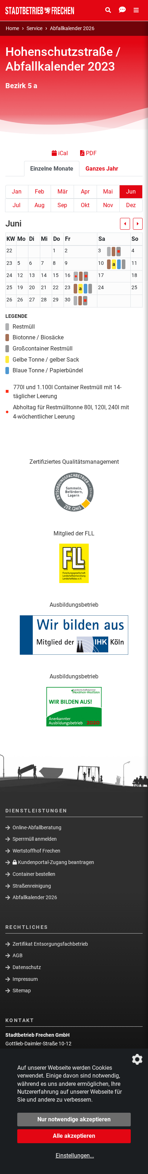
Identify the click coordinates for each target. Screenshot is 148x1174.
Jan (17, 191)
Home (12, 28)
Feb (39, 191)
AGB (18, 955)
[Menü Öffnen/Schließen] (136, 10)
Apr (85, 191)
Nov (108, 205)
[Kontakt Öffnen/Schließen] (122, 10)
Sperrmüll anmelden (35, 839)
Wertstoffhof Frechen (36, 851)
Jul (16, 205)
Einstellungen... (75, 1155)
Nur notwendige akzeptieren (74, 1119)
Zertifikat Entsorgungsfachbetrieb (50, 943)
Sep (62, 205)
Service (34, 28)
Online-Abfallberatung (37, 827)
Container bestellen (34, 874)
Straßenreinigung (32, 885)
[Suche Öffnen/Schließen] (108, 10)
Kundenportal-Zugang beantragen (55, 862)
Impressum (25, 979)
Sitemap (22, 990)
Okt (85, 205)
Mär (62, 191)
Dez (131, 205)
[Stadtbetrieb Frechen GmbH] (39, 10)
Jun (131, 191)
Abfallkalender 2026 (72, 28)
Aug (39, 205)
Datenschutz (27, 967)
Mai (108, 191)
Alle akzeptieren (74, 1135)
